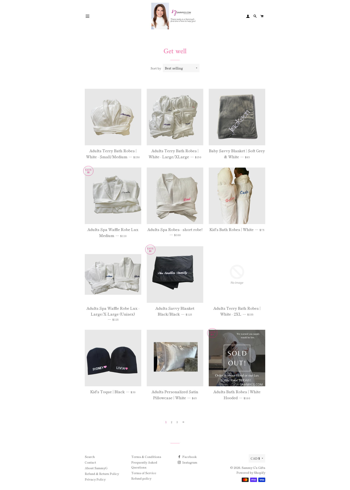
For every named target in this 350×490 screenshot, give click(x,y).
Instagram (189, 462)
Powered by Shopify (250, 472)
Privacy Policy (95, 479)
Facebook (189, 456)
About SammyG (96, 468)
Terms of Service (143, 472)
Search (90, 456)
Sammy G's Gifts (253, 467)
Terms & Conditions (146, 456)
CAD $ (255, 458)
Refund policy (141, 478)
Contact (90, 462)
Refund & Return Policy (102, 473)
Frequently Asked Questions (144, 464)
